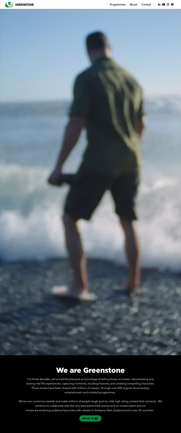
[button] (176, 352)
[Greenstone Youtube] (163, 4)
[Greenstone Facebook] (172, 4)
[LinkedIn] (159, 4)
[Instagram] (168, 4)
